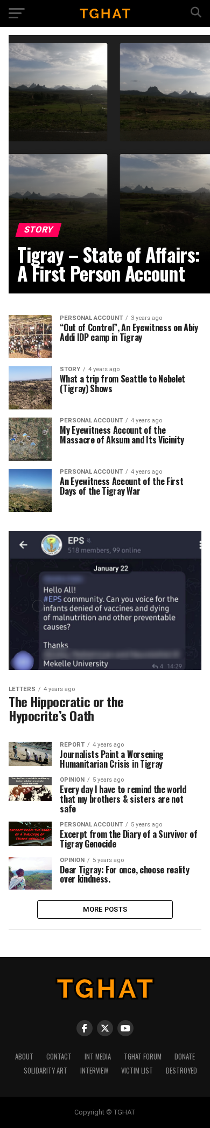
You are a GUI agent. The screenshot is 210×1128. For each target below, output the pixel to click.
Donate (184, 1056)
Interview (94, 1070)
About (24, 1056)
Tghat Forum (143, 1056)
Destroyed (181, 1070)
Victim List (137, 1070)
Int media (98, 1056)
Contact (59, 1056)
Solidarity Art (45, 1070)
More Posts (105, 909)
